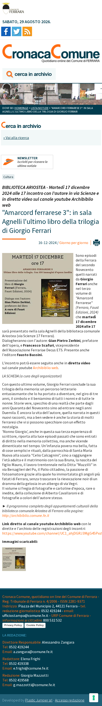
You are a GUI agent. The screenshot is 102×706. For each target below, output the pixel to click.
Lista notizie (39, 108)
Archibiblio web (45, 367)
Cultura (8, 177)
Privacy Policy (13, 625)
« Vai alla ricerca (16, 137)
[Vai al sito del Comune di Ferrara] (13, 8)
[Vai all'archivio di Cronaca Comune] (29, 74)
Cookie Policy (35, 625)
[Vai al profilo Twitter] (16, 32)
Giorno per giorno (73, 242)
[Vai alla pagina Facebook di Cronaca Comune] (6, 32)
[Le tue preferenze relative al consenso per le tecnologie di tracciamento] (93, 697)
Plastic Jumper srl (38, 700)
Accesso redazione (69, 700)
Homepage (21, 108)
